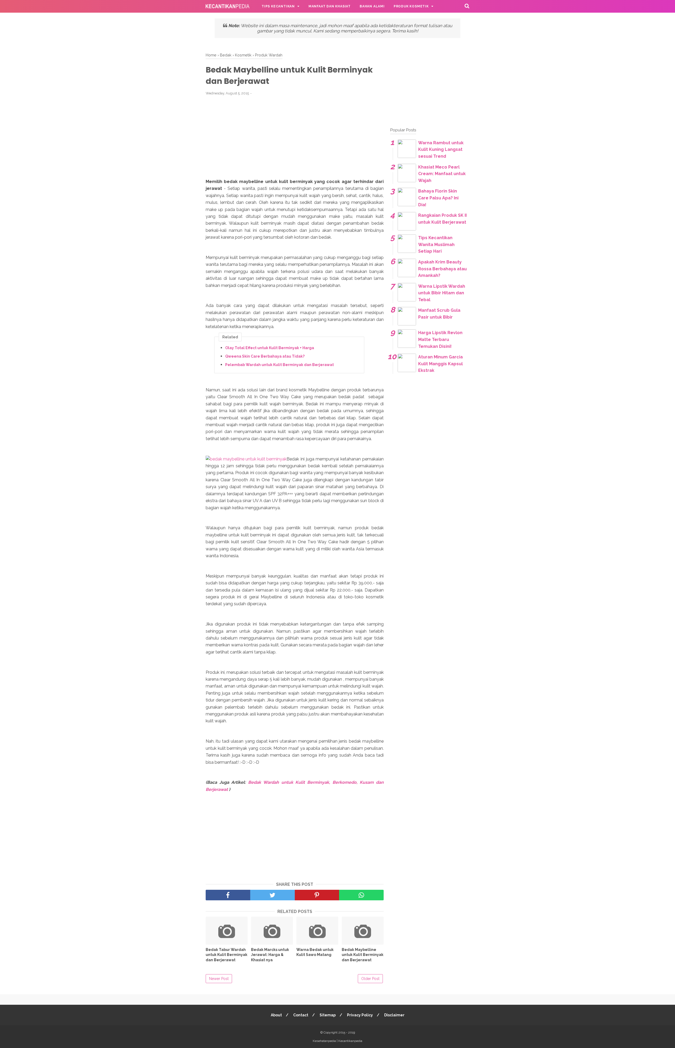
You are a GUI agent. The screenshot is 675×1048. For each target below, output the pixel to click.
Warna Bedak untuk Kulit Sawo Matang (315, 952)
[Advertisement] (294, 140)
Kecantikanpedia (350, 1041)
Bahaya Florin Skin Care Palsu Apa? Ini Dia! (438, 198)
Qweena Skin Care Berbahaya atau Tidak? (265, 356)
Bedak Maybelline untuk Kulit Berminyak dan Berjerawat (362, 955)
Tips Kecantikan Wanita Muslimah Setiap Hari (436, 244)
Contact (300, 1015)
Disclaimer (394, 1015)
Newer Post (219, 979)
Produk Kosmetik (411, 6)
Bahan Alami (372, 6)
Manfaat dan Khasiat (329, 6)
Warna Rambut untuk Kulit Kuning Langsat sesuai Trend (441, 149)
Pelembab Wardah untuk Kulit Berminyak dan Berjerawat (279, 365)
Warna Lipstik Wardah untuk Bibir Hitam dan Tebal (441, 293)
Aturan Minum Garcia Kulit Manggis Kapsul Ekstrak (440, 363)
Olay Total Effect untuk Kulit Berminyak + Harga (269, 348)
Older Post (370, 979)
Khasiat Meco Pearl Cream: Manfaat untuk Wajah (442, 174)
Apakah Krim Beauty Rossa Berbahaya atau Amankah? (442, 268)
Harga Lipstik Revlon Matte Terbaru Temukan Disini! (440, 339)
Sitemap (328, 1015)
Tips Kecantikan (278, 6)
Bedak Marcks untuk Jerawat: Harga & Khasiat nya (270, 955)
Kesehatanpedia (324, 1041)
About (276, 1015)
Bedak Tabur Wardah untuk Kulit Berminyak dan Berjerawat (226, 955)
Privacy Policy (360, 1015)
